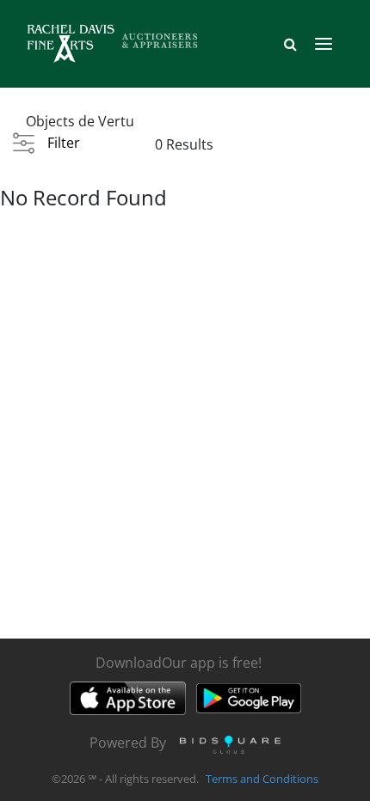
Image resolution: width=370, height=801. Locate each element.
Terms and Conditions (262, 778)
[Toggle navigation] (323, 44)
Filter (63, 142)
